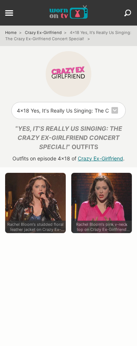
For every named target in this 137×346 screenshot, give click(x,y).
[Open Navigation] (9, 13)
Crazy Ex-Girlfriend (43, 32)
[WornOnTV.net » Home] (68, 13)
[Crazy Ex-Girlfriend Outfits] (68, 74)
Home (11, 32)
